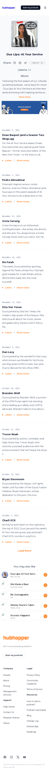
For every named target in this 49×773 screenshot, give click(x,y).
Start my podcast (30, 8)
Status (6, 723)
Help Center (9, 707)
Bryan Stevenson (13, 479)
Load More (24, 550)
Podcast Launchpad (36, 710)
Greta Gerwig (11, 221)
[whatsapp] (20, 62)
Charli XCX (9, 520)
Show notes (23, 160)
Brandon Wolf (11, 393)
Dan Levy (8, 352)
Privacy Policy (33, 675)
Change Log (33, 721)
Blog (29, 715)
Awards (6, 675)
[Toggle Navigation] (45, 7)
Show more (24, 97)
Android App (32, 726)
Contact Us (8, 712)
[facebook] (14, 62)
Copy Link (36, 63)
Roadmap (31, 732)
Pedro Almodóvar (13, 180)
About (6, 680)
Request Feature (11, 717)
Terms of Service (34, 689)
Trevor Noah (10, 434)
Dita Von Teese (12, 307)
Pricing (6, 686)
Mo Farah (8, 262)
